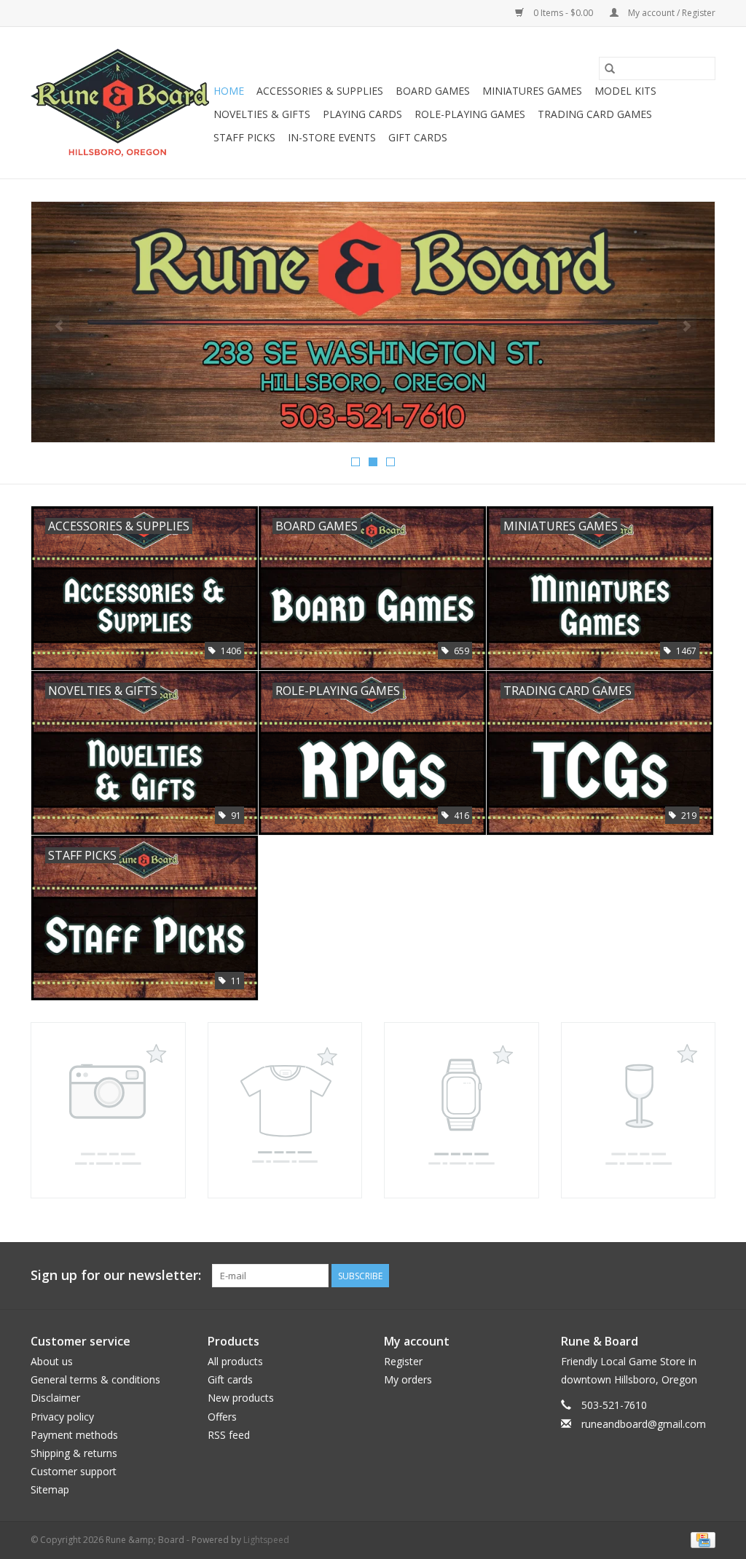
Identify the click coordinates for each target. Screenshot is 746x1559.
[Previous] (59, 326)
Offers (222, 1416)
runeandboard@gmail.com (643, 1424)
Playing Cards (362, 114)
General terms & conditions (95, 1379)
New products (241, 1398)
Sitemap (50, 1489)
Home (228, 91)
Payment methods (74, 1435)
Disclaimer (55, 1398)
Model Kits (625, 91)
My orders (408, 1379)
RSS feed (229, 1435)
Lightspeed (266, 1540)
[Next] (686, 326)
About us (52, 1361)
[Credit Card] (700, 1539)
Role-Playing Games (470, 114)
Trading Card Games (595, 114)
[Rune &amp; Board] (120, 103)
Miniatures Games (532, 91)
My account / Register (670, 13)
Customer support (74, 1471)
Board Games (433, 91)
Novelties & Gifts (261, 114)
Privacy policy (62, 1416)
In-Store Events (332, 137)
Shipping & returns (74, 1453)
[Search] (610, 68)
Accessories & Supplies (319, 91)
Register (403, 1361)
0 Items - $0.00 (563, 13)
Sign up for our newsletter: (116, 1275)
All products (235, 1361)
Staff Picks (244, 137)
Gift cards (417, 137)
